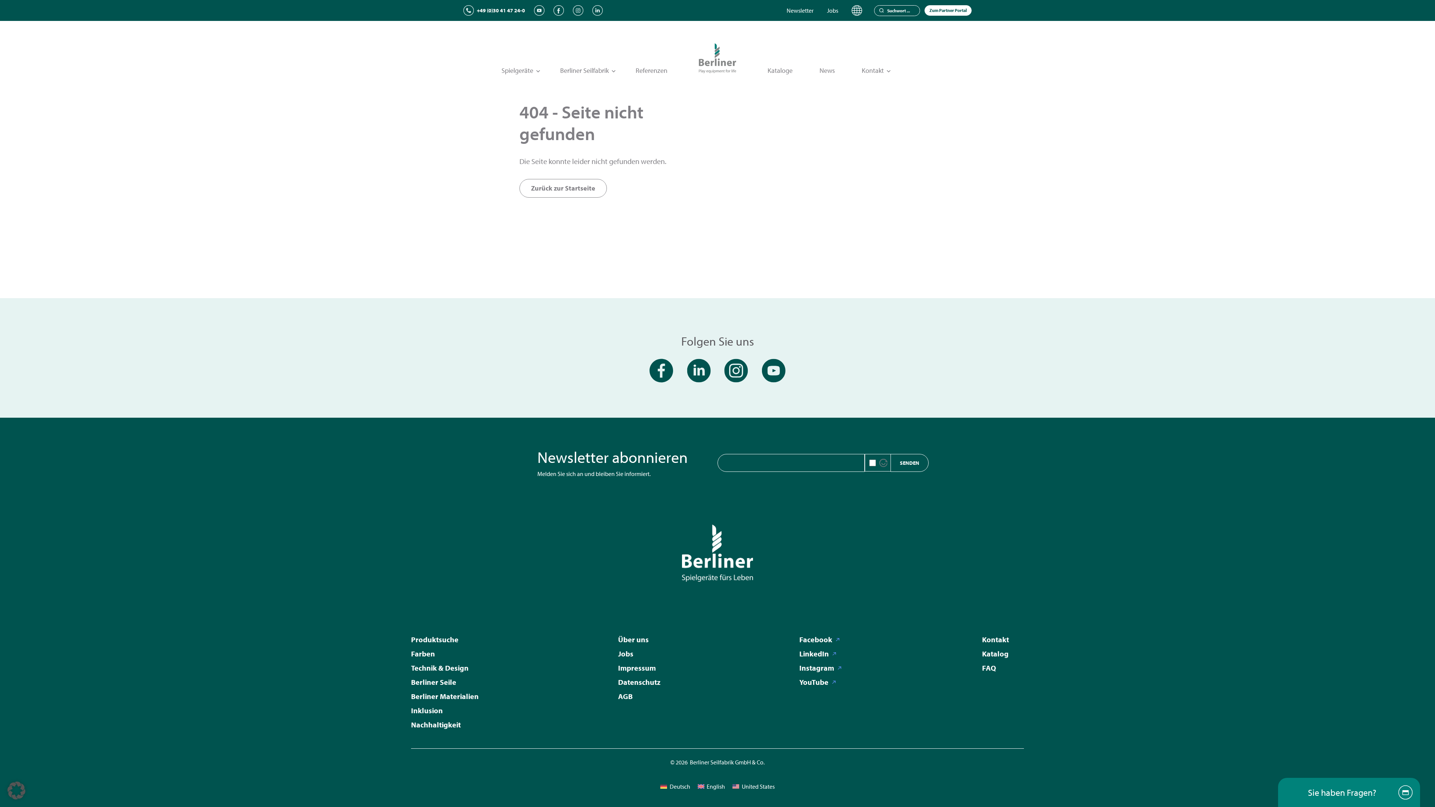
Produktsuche (435, 639)
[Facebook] (558, 10)
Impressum (637, 667)
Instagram (816, 667)
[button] (16, 790)
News (827, 70)
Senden (909, 463)
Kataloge (780, 70)
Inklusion (427, 710)
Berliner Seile (433, 682)
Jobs (832, 10)
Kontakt (995, 639)
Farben (423, 653)
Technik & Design (440, 667)
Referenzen (651, 70)
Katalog (995, 653)
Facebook (815, 639)
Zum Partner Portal (948, 10)
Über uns (633, 639)
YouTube (813, 682)
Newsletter (800, 10)
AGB (625, 696)
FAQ (989, 667)
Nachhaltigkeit (436, 724)
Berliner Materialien (445, 696)
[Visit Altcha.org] (883, 463)
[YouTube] (539, 10)
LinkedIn (814, 653)
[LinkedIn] (597, 10)
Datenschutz (639, 682)
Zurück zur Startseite (563, 188)
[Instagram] (578, 10)
